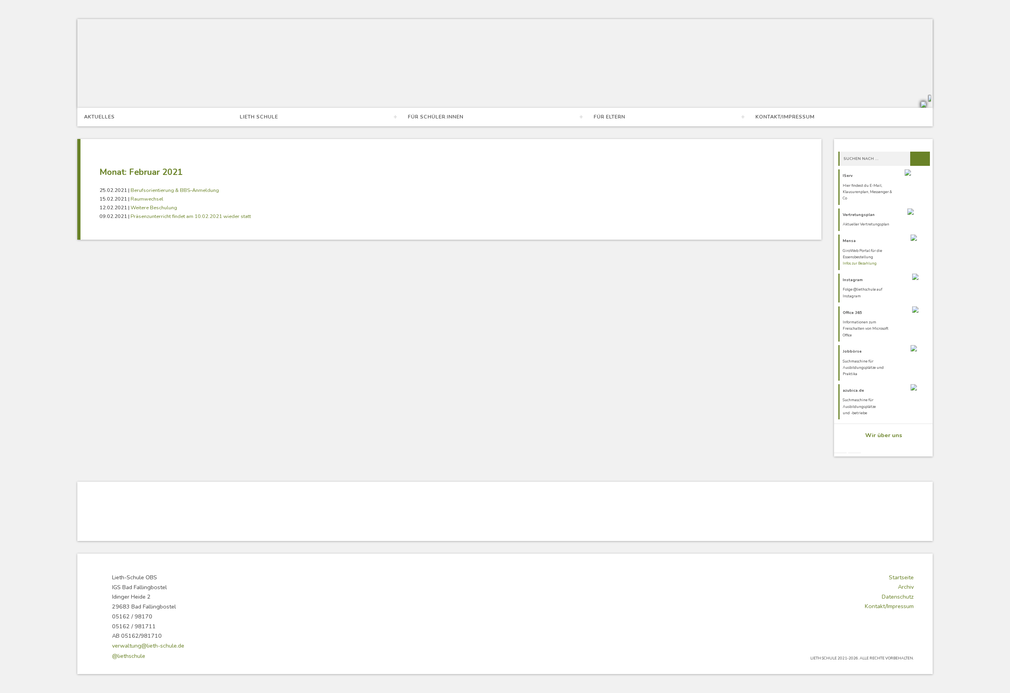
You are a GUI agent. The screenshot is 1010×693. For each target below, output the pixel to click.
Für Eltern (609, 116)
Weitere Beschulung (154, 207)
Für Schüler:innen (436, 116)
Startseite (901, 577)
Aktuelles (99, 116)
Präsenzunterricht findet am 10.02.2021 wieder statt (191, 216)
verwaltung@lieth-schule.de (148, 646)
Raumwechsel (147, 199)
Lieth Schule (259, 116)
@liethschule (128, 656)
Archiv (906, 587)
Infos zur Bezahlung (860, 263)
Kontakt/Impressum (785, 116)
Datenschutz (898, 597)
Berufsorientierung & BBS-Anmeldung (175, 190)
